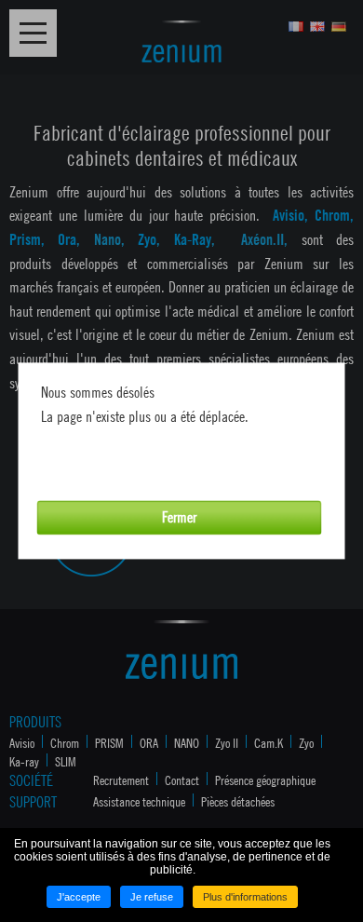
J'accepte (79, 896)
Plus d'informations (245, 896)
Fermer (179, 517)
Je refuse (151, 896)
